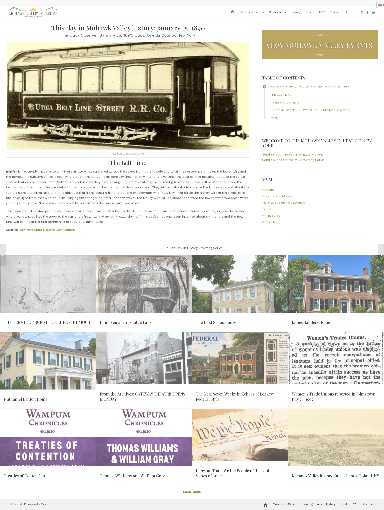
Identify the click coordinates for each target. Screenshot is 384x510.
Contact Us (269, 222)
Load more (192, 491)
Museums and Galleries (277, 196)
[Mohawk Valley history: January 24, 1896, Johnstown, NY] (3, 255)
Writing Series (271, 215)
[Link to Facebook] (367, 12)
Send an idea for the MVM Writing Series (293, 160)
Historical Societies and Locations (283, 202)
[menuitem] (233, 12)
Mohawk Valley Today (36, 504)
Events (266, 209)
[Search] (346, 12)
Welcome (268, 189)
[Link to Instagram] (361, 12)
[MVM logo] (33, 12)
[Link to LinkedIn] (373, 12)
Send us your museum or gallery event (292, 154)
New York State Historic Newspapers (47, 230)
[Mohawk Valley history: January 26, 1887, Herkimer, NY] (381, 255)
